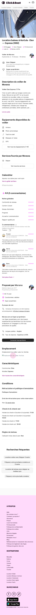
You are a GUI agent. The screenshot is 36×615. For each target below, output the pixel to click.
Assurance (10, 518)
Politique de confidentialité (15, 527)
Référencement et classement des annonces (20, 542)
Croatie (9, 569)
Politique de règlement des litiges (16, 544)
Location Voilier (11, 574)
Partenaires (10, 535)
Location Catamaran (12, 578)
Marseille (9, 557)
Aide (8, 512)
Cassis (8, 565)
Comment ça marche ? (13, 516)
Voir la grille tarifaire (9, 181)
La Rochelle (10, 567)
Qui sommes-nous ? (12, 514)
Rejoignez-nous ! (12, 537)
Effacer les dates (7, 185)
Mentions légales (12, 533)
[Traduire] (9, 230)
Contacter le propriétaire (18, 340)
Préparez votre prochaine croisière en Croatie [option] (17, 463)
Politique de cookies (13, 529)
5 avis (8, 47)
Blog (8, 539)
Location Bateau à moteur (14, 576)
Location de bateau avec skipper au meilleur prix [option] (17, 470)
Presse (9, 520)
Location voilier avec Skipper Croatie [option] (17, 457)
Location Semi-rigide (13, 580)
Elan (12, 368)
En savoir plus (10, 403)
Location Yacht (11, 582)
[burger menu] (29, 2)
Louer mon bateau (12, 522)
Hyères (9, 559)
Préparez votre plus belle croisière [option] (17, 476)
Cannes (9, 563)
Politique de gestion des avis (15, 546)
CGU (8, 531)
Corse (8, 561)
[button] (28, 12)
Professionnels (11, 525)
